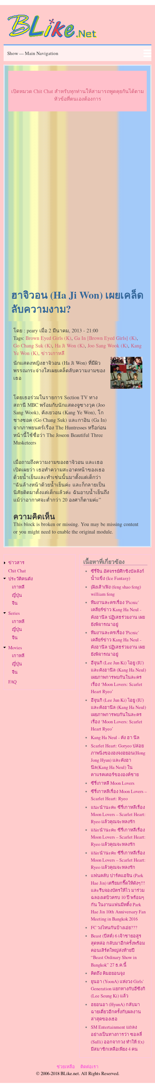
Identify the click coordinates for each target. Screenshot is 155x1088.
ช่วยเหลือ (66, 1067)
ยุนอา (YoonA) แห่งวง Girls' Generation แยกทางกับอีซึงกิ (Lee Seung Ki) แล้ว (118, 988)
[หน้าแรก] (52, 39)
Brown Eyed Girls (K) (48, 338)
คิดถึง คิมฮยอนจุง (108, 973)
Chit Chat (17, 571)
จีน (15, 603)
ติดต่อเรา (89, 1067)
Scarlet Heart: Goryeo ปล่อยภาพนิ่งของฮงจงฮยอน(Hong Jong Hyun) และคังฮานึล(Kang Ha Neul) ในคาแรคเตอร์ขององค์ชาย (118, 760)
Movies (15, 648)
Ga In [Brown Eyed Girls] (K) (105, 338)
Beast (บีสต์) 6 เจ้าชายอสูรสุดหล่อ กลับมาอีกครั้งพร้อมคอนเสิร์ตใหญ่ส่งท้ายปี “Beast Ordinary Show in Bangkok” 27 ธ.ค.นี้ (118, 950)
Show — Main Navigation (32, 53)
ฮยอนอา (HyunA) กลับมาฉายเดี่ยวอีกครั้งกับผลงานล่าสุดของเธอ (116, 1011)
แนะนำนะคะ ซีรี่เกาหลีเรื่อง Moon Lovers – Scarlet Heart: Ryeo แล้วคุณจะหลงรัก (118, 814)
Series (14, 613)
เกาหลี (18, 587)
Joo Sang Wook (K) (108, 345)
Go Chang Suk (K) (32, 345)
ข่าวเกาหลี (53, 353)
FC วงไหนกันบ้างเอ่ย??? (114, 928)
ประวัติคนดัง (20, 579)
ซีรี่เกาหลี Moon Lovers (112, 783)
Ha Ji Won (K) (70, 345)
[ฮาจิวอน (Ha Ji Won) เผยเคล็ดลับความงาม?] (126, 386)
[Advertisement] (77, 200)
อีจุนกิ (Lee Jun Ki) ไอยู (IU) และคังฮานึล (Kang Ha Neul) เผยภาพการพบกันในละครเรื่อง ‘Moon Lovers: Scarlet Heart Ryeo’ (118, 677)
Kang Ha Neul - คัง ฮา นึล (115, 737)
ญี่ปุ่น (17, 595)
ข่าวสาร (16, 562)
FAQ (12, 682)
